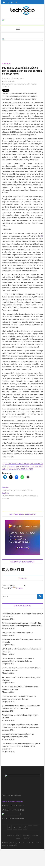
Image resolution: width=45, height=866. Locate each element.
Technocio (6, 78)
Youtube (18, 838)
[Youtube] (30, 825)
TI (8, 86)
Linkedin (9, 835)
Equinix (8, 84)
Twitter (17, 835)
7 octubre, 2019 (18, 78)
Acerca (4, 802)
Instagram (26, 835)
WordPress (32, 843)
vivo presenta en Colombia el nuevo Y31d (17, 632)
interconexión (26, 84)
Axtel (6, 82)
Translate (19, 588)
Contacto (19, 802)
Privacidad (11, 802)
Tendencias (6, 64)
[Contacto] (35, 825)
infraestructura (16, 84)
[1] (41, 236)
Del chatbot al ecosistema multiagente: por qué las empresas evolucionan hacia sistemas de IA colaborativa (21, 746)
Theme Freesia (23, 843)
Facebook (35, 835)
